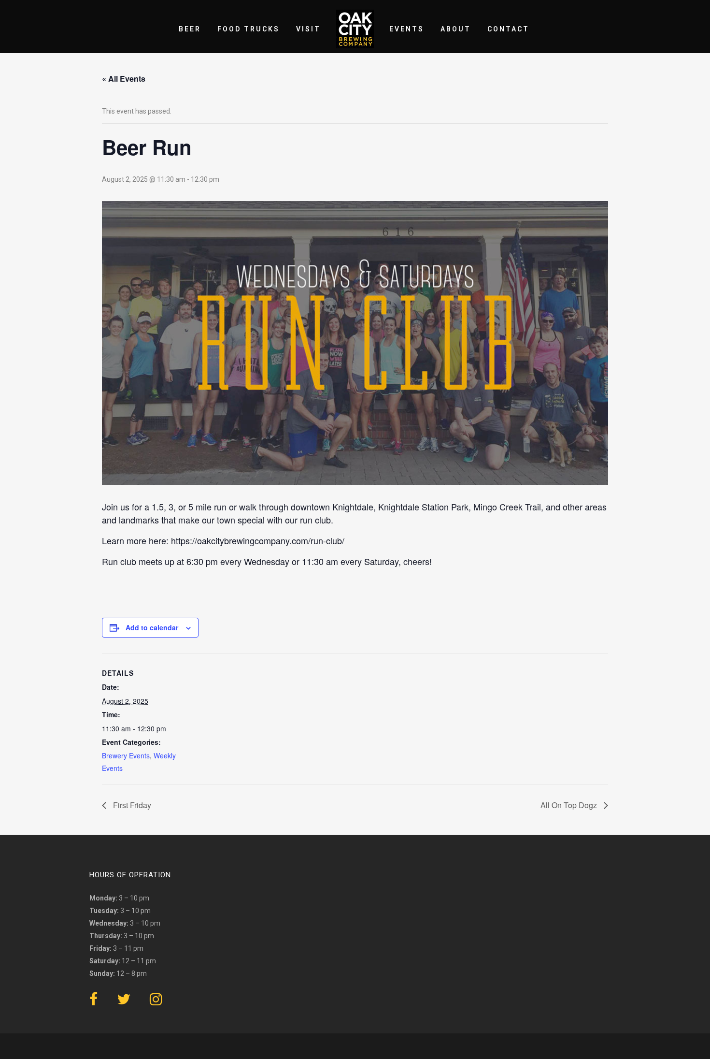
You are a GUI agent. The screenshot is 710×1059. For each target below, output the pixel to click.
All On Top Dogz (569, 805)
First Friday (131, 805)
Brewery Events (126, 755)
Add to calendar (152, 627)
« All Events (123, 78)
